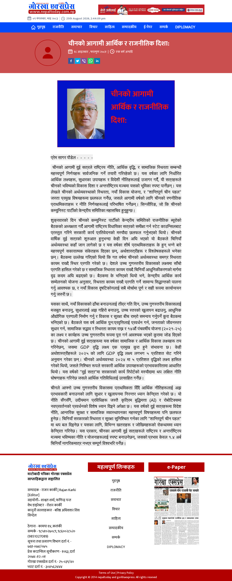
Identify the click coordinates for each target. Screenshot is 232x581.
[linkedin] (97, 61)
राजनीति (58, 27)
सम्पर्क (164, 27)
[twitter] (77, 61)
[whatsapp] (91, 61)
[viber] (84, 61)
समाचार (76, 27)
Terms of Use (107, 572)
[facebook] (71, 61)
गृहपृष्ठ (41, 27)
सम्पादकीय (129, 27)
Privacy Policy (125, 572)
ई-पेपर (148, 27)
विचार (93, 27)
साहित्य (110, 27)
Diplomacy (185, 27)
